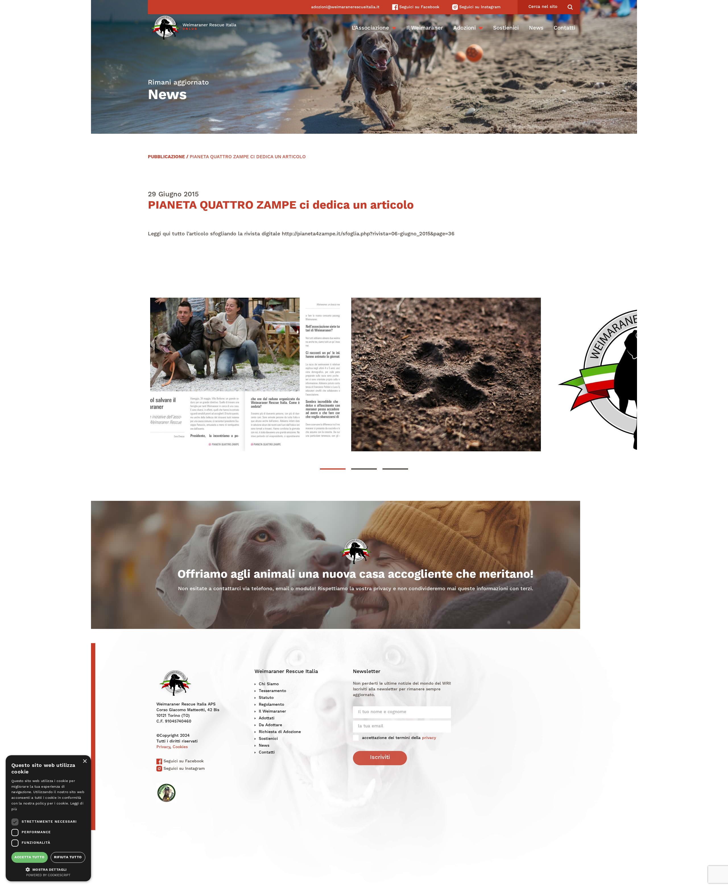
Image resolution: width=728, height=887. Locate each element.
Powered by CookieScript (48, 875)
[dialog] (48, 818)
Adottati (266, 718)
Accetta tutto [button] (29, 857)
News (536, 28)
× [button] (84, 761)
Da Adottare (270, 725)
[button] (48, 869)
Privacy (163, 747)
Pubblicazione (166, 157)
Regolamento (271, 705)
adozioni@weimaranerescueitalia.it (345, 7)
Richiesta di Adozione (280, 732)
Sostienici (506, 28)
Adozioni (464, 28)
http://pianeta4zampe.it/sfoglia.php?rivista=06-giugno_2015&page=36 (368, 233)
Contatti (564, 28)
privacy (429, 738)
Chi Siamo (269, 684)
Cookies (180, 747)
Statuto (266, 698)
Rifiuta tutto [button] (68, 857)
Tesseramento (272, 691)
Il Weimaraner (424, 28)
